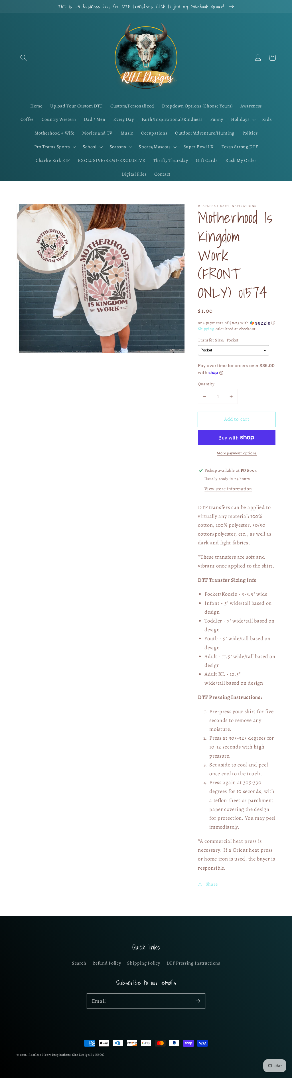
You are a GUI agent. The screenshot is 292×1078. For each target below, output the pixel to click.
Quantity (206, 384)
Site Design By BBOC (88, 1054)
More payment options (237, 453)
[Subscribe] (197, 1001)
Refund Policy (106, 963)
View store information (228, 489)
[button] (24, 57)
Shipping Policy (143, 963)
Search (79, 963)
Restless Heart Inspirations (50, 1054)
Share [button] (212, 884)
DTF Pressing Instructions (193, 963)
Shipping (206, 328)
